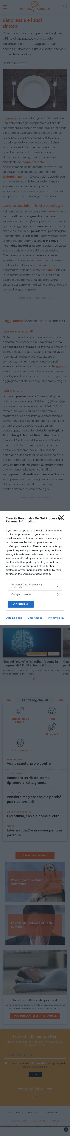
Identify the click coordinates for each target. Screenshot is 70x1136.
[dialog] (35, 568)
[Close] (62, 518)
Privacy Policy (56, 617)
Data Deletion (14, 617)
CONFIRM (20, 604)
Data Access (35, 617)
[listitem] (35, 585)
